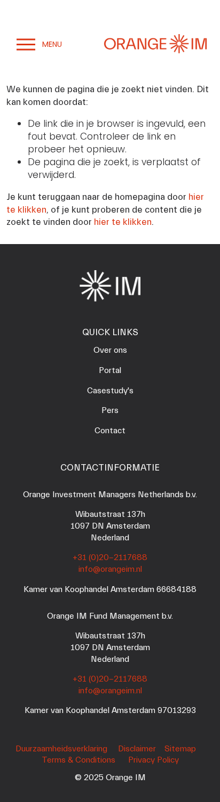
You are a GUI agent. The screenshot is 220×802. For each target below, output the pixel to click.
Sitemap (180, 749)
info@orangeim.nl (110, 569)
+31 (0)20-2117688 (110, 557)
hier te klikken (123, 222)
